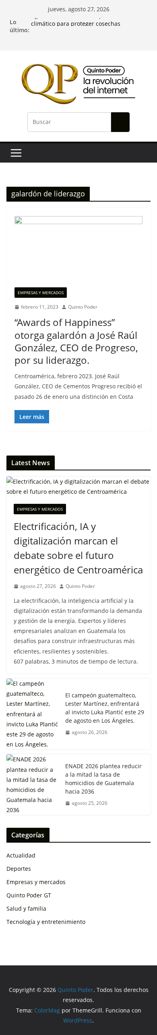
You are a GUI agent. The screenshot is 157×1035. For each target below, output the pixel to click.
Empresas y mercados (41, 292)
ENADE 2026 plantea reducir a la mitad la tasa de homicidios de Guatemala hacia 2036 (103, 778)
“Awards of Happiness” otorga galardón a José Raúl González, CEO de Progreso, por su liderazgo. (76, 341)
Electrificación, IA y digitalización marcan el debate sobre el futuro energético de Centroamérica (78, 548)
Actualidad (20, 855)
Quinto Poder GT (28, 895)
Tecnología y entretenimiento (45, 922)
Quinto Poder (82, 306)
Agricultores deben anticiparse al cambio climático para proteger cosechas (86, 22)
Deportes (18, 868)
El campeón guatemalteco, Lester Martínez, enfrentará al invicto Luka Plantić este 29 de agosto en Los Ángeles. (104, 707)
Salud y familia (26, 908)
